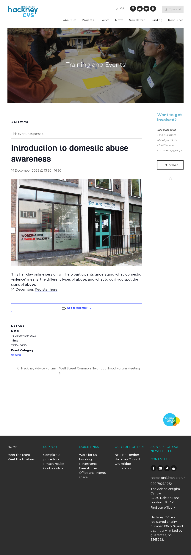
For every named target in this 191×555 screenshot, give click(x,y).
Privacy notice (53, 464)
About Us (69, 19)
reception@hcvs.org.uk (168, 478)
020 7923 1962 (161, 484)
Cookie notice (53, 468)
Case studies (88, 468)
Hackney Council (127, 459)
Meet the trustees (21, 459)
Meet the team (18, 455)
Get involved (170, 164)
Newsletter (137, 19)
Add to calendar (77, 307)
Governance (88, 464)
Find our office (161, 507)
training (16, 355)
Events (104, 19)
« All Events (19, 122)
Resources (176, 19)
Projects (88, 19)
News (119, 19)
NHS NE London (127, 455)
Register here (46, 289)
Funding (156, 19)
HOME (12, 447)
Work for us (88, 455)
